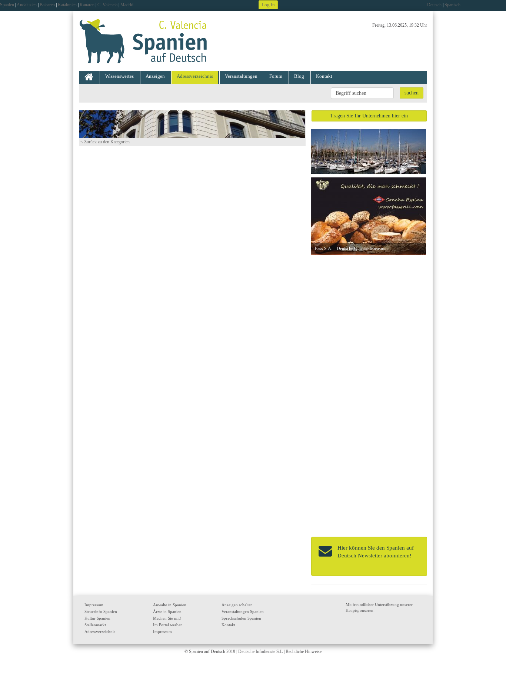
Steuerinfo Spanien (100, 611)
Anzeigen (155, 76)
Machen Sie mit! (167, 618)
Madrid (126, 4)
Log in (268, 4)
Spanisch (452, 4)
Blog (299, 76)
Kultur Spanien (97, 618)
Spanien (7, 4)
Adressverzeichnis (195, 76)
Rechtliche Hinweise (304, 651)
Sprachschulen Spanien (241, 618)
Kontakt (324, 76)
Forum (275, 76)
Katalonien (67, 4)
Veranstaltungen (241, 76)
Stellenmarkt (95, 625)
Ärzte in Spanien (167, 611)
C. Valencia (107, 4)
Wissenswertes (119, 76)
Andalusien (27, 4)
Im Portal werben (168, 625)
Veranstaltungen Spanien (243, 611)
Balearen (47, 4)
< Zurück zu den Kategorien (105, 141)
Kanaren (87, 4)
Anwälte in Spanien (169, 605)
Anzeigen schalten (237, 605)
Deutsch (434, 4)
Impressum (93, 605)
